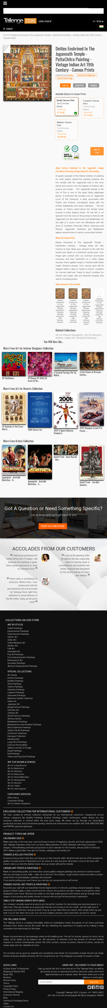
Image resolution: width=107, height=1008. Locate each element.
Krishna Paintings (86, 337)
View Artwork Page (64, 77)
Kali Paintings (14, 753)
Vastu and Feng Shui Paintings (21, 756)
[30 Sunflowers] (14, 364)
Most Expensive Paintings (19, 727)
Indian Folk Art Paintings (19, 730)
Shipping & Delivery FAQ (14, 971)
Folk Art (11, 648)
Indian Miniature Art (16, 643)
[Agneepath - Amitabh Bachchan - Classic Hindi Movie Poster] (40, 462)
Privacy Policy (9, 989)
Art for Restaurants (16, 780)
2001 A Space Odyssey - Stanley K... (64, 432)
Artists (59, 337)
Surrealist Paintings (16, 663)
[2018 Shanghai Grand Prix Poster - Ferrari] (92, 409)
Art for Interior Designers (69, 335)
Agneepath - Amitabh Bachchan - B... (11, 478)
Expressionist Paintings (18, 631)
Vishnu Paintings (15, 686)
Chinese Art (13, 713)
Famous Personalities (17, 745)
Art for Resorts (93, 335)
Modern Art (13, 645)
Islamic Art (12, 637)
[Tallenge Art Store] (20, 21)
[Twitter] (89, 988)
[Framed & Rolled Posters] (35, 854)
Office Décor (13, 797)
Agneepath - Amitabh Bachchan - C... (37, 482)
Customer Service (11, 995)
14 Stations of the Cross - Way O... (13, 428)
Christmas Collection (17, 733)
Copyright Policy (10, 986)
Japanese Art (14, 704)
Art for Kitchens (15, 771)
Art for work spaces (17, 788)
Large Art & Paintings (17, 742)
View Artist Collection (86, 75)
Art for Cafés (14, 786)
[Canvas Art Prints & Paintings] (40, 868)
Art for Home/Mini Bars (18, 777)
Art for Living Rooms (17, 765)
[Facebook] (93, 988)
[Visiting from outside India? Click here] (72, 811)
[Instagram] (97, 988)
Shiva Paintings (14, 684)
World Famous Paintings (19, 716)
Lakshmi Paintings (16, 692)
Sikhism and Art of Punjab (19, 748)
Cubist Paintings (15, 628)
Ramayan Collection (17, 736)
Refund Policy (9, 980)
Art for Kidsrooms (16, 774)
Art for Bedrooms (16, 768)
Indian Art (70, 337)
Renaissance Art (15, 660)
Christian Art (13, 710)
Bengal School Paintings (19, 707)
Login (41, 21)
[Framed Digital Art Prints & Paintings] (49, 884)
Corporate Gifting (15, 800)
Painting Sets (14, 739)
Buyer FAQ (8, 974)
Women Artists (14, 718)
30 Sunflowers (8, 378)
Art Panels (12, 675)
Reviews (7, 977)
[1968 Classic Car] (40, 409)
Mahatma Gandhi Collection (20, 698)
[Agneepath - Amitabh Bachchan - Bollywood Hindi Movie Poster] (14, 460)
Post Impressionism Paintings (21, 657)
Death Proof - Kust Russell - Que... (65, 458)
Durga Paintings (15, 750)
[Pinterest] (102, 988)
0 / (97, 21)
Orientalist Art (14, 651)
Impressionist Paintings (18, 634)
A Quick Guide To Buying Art (16, 968)
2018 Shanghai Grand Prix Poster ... (91, 429)
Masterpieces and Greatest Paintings (24, 724)
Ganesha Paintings (16, 689)
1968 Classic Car (35, 429)
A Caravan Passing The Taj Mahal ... (65, 374)
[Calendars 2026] (23, 838)
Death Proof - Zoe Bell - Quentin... (90, 483)
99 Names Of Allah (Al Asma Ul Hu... (37, 379)
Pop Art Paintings (15, 654)
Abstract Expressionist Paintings (22, 666)
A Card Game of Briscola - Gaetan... (91, 373)
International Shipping (13, 992)
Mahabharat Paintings (17, 721)
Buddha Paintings (15, 681)
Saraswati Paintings (16, 695)
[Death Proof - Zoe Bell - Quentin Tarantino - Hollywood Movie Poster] (92, 462)
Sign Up (48, 21)
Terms (6, 983)
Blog (5, 997)
